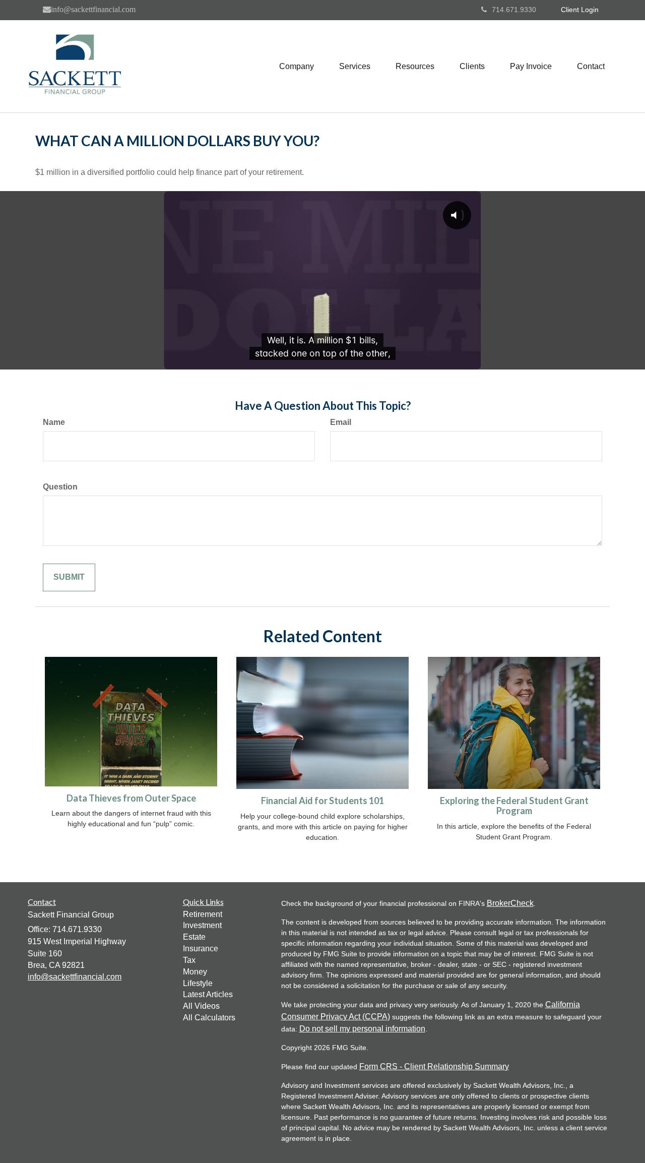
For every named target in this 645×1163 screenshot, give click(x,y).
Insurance (200, 948)
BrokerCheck (510, 903)
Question (60, 486)
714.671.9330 (514, 10)
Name (54, 422)
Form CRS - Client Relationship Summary (434, 1066)
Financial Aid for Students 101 (322, 800)
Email (340, 422)
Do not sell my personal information (362, 1028)
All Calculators (209, 1017)
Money (195, 971)
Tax (189, 960)
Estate (194, 937)
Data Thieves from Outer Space (131, 798)
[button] (297, 66)
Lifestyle (198, 983)
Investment (202, 925)
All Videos (201, 1006)
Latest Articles (208, 994)
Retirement (202, 914)
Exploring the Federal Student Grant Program (514, 805)
